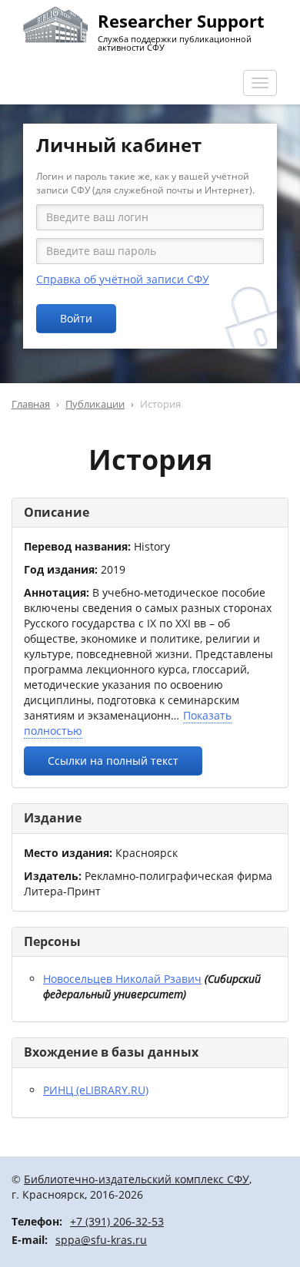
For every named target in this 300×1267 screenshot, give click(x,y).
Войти (76, 318)
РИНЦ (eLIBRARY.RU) (95, 1090)
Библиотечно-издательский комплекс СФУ (136, 1179)
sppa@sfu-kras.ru (101, 1239)
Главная (31, 404)
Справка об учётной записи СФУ (122, 279)
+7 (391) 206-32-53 (117, 1221)
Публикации (95, 404)
